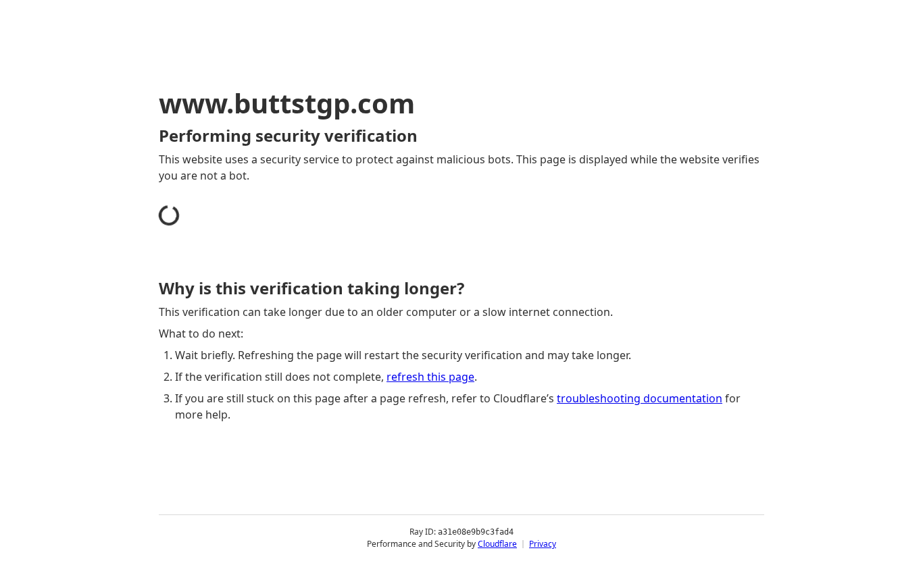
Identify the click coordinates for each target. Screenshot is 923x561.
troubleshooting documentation (639, 398)
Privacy (542, 544)
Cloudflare (497, 544)
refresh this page (430, 376)
